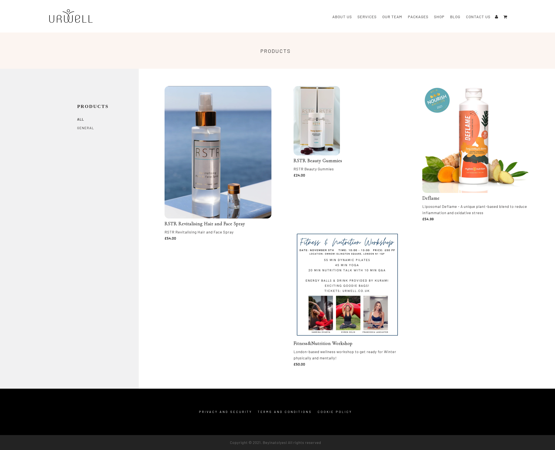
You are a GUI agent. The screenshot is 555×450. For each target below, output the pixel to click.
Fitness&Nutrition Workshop (323, 343)
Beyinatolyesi (275, 442)
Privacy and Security (225, 412)
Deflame (431, 198)
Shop (439, 16)
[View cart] (505, 17)
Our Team (392, 16)
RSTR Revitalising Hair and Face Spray (205, 224)
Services (367, 16)
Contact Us (478, 16)
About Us (342, 16)
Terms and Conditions (285, 412)
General (85, 128)
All (80, 119)
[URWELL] (71, 17)
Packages (418, 16)
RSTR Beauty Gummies (318, 160)
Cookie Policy (335, 412)
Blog (455, 16)
